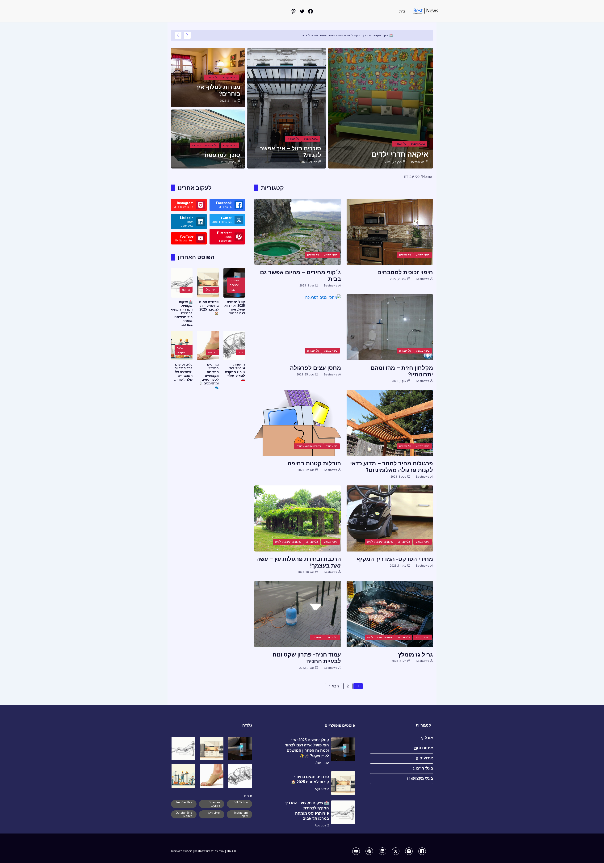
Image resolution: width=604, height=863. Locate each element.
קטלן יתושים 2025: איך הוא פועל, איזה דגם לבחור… (234, 307)
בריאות (186, 289)
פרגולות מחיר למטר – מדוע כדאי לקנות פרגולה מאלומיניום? (391, 466)
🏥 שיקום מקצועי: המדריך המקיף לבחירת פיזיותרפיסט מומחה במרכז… (182, 313)
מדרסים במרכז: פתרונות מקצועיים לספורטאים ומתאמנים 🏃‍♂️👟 (209, 375)
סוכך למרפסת (222, 155)
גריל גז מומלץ (415, 654)
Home (427, 176)
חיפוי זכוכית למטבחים (405, 272)
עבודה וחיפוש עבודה (309, 446)
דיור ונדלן (211, 289)
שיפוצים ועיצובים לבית (380, 541)
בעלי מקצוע (418, 143)
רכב (240, 352)
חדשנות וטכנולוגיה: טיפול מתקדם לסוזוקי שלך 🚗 (235, 371)
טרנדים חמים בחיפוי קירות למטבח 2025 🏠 (209, 307)
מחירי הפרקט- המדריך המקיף (395, 559)
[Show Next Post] (178, 35)
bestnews (417, 162)
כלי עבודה (400, 143)
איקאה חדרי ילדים (400, 154)
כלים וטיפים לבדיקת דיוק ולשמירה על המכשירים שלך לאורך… (183, 371)
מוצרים (196, 145)
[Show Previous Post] (187, 35)
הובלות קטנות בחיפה (314, 463)
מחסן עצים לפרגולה (315, 368)
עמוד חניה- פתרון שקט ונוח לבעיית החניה (307, 658)
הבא (335, 686)
